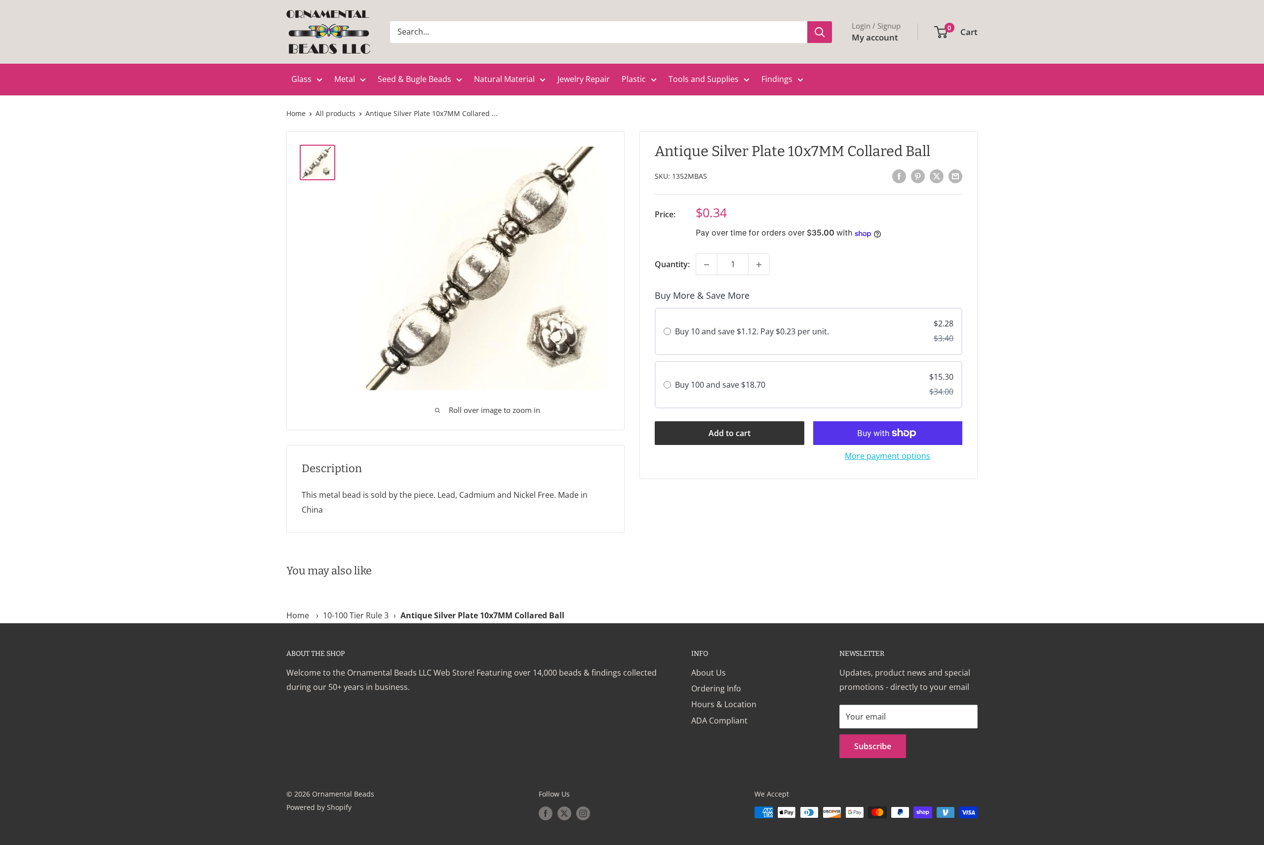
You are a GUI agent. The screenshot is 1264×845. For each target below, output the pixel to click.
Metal (344, 79)
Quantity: (672, 264)
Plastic (634, 79)
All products (336, 113)
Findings (776, 79)
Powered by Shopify (319, 807)
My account (875, 37)
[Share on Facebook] (899, 175)
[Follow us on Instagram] (583, 813)
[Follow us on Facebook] (546, 813)
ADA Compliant (719, 720)
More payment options (887, 455)
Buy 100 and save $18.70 (720, 384)
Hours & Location (723, 704)
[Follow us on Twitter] (564, 813)
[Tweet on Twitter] (937, 175)
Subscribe (872, 746)
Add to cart (729, 433)
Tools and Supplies (704, 79)
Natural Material (504, 79)
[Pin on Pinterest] (918, 175)
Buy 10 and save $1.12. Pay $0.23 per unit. (752, 331)
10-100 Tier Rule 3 (356, 615)
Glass (301, 79)
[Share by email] (955, 175)
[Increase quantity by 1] (759, 264)
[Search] (819, 32)
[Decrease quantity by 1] (706, 264)
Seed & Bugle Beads (414, 79)
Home (296, 113)
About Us (708, 672)
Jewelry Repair (583, 79)
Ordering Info (716, 688)
